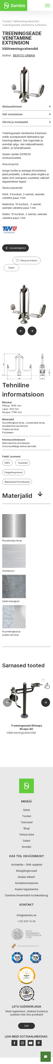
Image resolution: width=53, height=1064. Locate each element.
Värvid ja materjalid (15, 122)
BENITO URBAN (24, 55)
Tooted (6, 21)
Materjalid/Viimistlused (17, 481)
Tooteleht (23, 462)
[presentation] (7, 702)
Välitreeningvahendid (25, 21)
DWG (7, 462)
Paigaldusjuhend (14, 472)
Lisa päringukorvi (17, 248)
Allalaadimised (12, 106)
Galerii (11, 267)
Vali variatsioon (12, 114)
